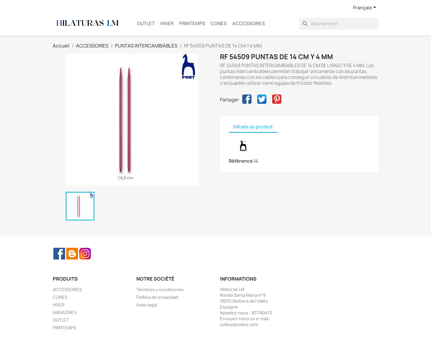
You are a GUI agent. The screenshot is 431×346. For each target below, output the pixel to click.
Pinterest (277, 99)
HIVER (167, 24)
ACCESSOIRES (248, 24)
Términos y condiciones (160, 289)
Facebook (59, 254)
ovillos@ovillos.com (239, 324)
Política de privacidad (157, 297)
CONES (219, 24)
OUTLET (146, 24)
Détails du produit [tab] (253, 127)
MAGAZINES (65, 312)
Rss (72, 254)
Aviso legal (146, 305)
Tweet (262, 99)
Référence (241, 161)
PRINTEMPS (192, 24)
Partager (247, 99)
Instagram (85, 254)
